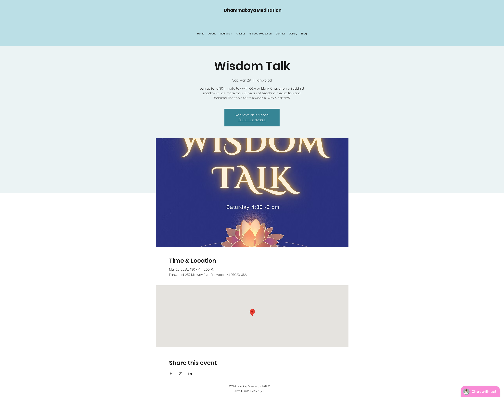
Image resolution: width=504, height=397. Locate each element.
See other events (252, 120)
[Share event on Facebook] (171, 373)
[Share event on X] (181, 373)
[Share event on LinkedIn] (190, 373)
